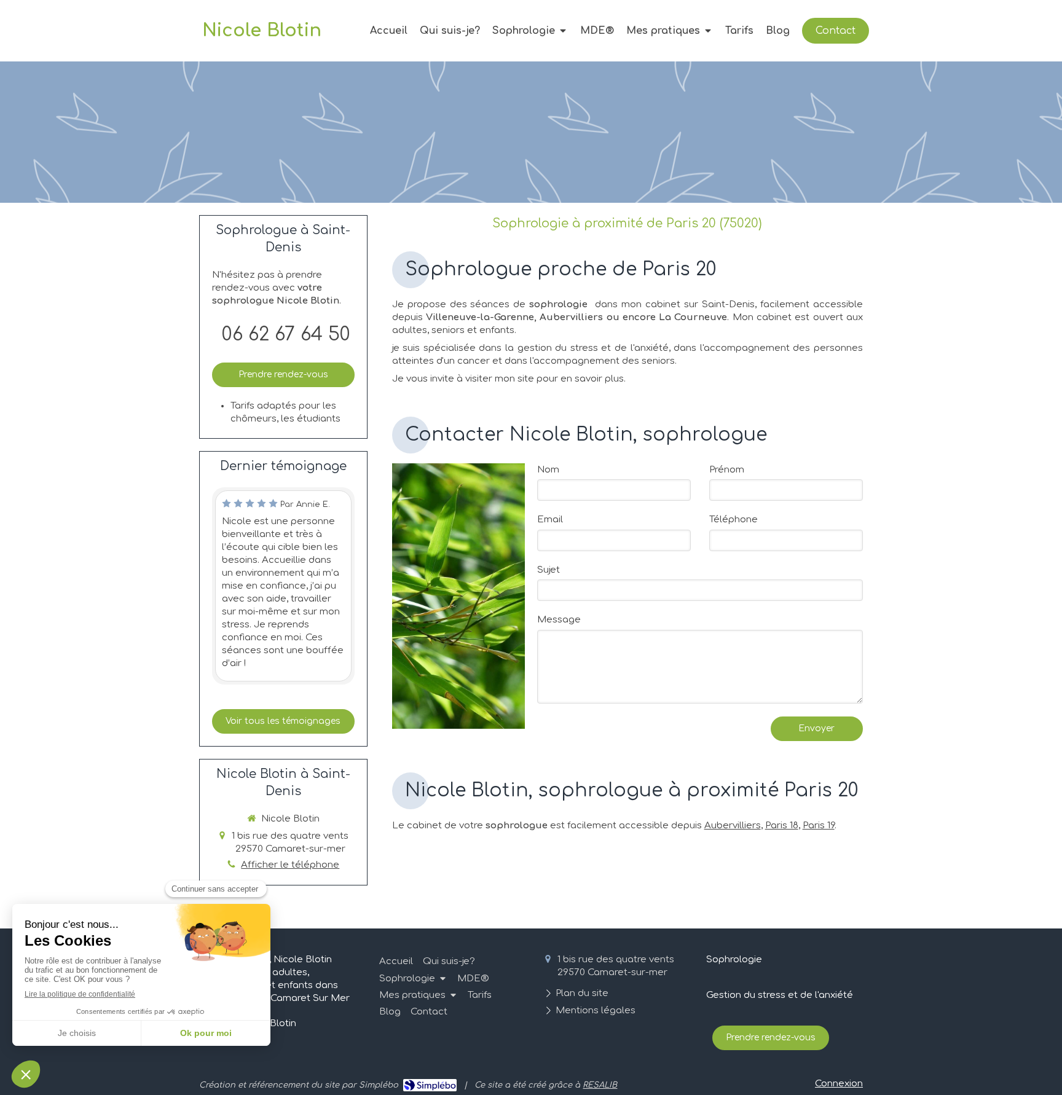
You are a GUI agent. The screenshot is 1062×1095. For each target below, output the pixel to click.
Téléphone (733, 519)
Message (559, 619)
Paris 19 (819, 825)
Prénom (726, 470)
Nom (548, 470)
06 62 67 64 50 (286, 334)
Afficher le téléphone (290, 865)
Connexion (839, 1083)
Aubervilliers (732, 825)
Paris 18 (781, 825)
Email (550, 519)
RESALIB (600, 1085)
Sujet (548, 570)
